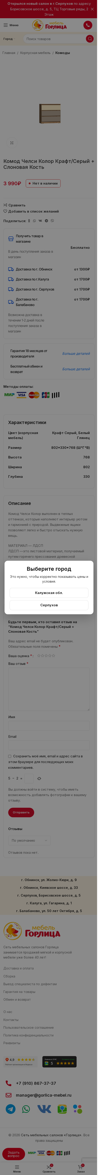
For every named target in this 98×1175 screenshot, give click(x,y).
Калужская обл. (49, 593)
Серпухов (49, 605)
